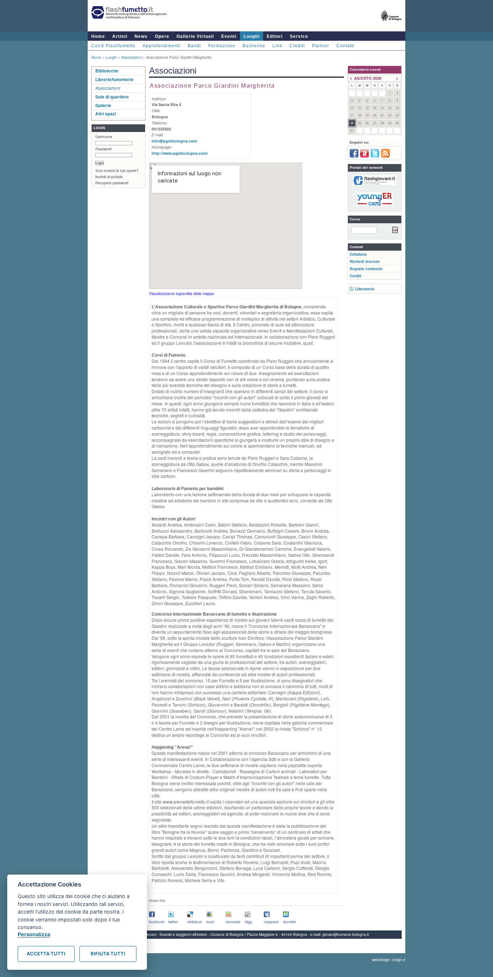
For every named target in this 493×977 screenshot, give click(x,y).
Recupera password (111, 182)
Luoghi (251, 36)
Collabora (358, 254)
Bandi (194, 45)
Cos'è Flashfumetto (113, 45)
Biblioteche (106, 70)
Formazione (221, 45)
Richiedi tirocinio (365, 261)
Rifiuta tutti (108, 953)
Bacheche (254, 45)
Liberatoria (364, 288)
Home (98, 36)
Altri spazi (105, 113)
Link (277, 45)
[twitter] (375, 156)
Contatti (345, 45)
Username (103, 136)
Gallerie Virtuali (195, 36)
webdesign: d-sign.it (388, 959)
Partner (320, 45)
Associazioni (131, 57)
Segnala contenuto (366, 268)
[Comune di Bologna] (391, 24)
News (141, 36)
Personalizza (34, 934)
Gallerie (103, 105)
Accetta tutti (46, 953)
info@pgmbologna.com (174, 141)
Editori (275, 36)
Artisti (119, 36)
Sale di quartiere (112, 96)
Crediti (297, 45)
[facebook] (354, 156)
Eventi (228, 36)
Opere (162, 36)
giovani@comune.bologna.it (345, 934)
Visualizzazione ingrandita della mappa (181, 293)
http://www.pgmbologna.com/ (180, 153)
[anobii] (364, 156)
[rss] (385, 156)
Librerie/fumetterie (114, 79)
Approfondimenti (161, 45)
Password (103, 148)
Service (299, 36)
